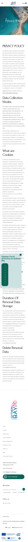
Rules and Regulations (7, 441)
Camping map (6, 433)
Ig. (6, 503)
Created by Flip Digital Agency (13, 521)
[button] (21, 255)
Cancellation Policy (7, 445)
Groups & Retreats (6, 437)
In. (10, 503)
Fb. (4, 503)
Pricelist (4, 430)
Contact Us (5, 448)
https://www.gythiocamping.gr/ (10, 93)
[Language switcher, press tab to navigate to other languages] (2, 3)
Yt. (8, 503)
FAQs (4, 452)
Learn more (5, 274)
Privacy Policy (6, 516)
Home (4, 426)
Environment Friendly (7, 456)
